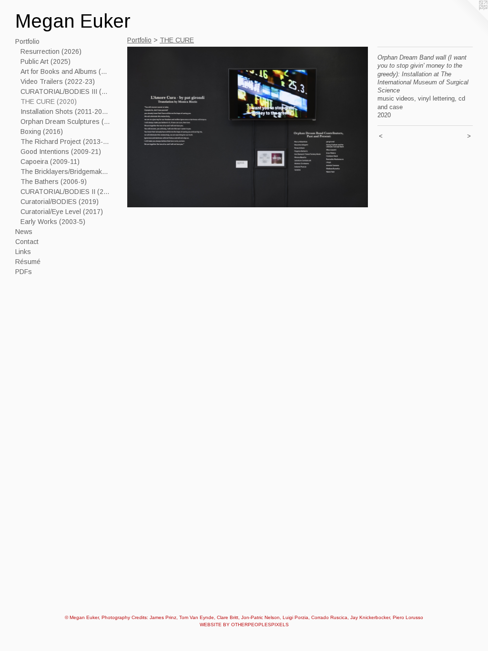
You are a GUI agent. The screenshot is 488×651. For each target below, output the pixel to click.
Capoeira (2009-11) (50, 161)
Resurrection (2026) (50, 51)
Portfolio (27, 41)
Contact (27, 241)
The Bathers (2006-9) (53, 181)
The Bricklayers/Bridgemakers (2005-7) (65, 171)
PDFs (23, 271)
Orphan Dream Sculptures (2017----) (65, 121)
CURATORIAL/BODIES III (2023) (65, 91)
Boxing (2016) (41, 131)
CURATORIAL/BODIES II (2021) (65, 191)
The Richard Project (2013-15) (65, 141)
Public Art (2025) (45, 61)
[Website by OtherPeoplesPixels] (469, 19)
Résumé (28, 261)
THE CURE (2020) (48, 101)
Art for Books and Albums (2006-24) (65, 71)
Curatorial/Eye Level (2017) (61, 211)
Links (23, 251)
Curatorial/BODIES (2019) (59, 201)
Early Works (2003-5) (52, 221)
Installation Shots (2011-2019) (65, 111)
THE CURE (177, 40)
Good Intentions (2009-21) (60, 151)
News (23, 231)
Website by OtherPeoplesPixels (244, 624)
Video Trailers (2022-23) (57, 81)
